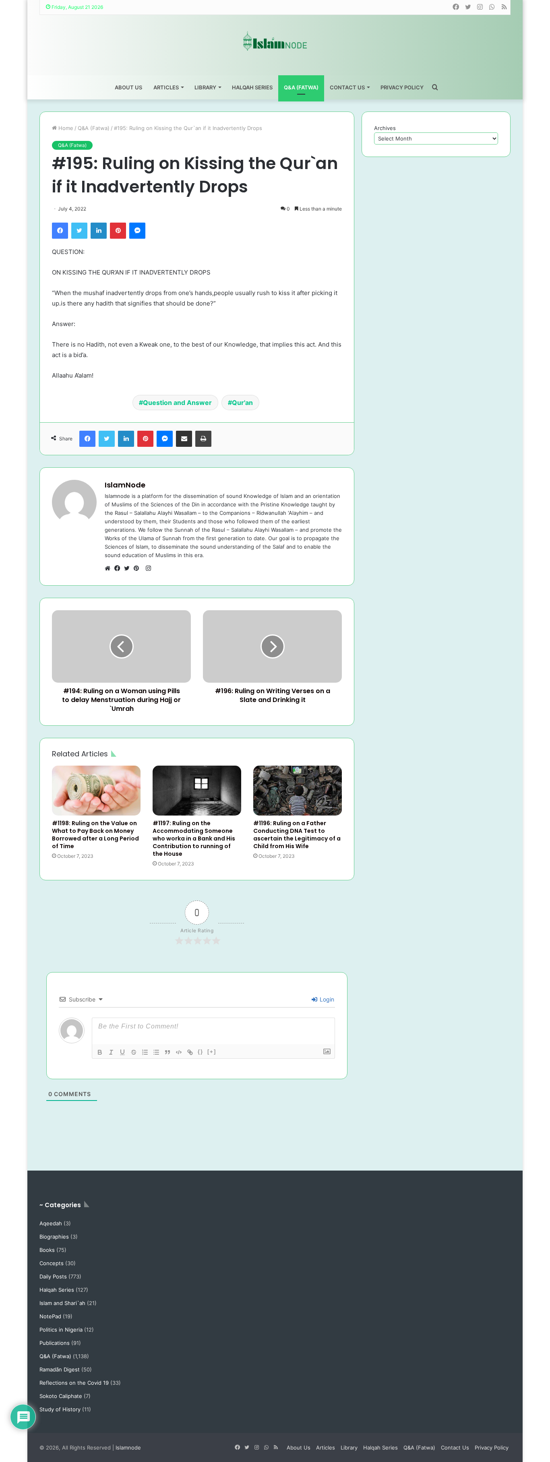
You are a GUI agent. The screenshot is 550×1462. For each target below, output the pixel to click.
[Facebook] (60, 231)
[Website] (109, 568)
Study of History (60, 1409)
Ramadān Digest (59, 1369)
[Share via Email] (184, 439)
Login (326, 999)
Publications (54, 1343)
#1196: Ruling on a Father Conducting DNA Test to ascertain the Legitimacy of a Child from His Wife (297, 834)
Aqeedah (50, 1223)
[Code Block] (178, 1052)
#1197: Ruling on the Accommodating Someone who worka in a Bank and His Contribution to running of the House (194, 838)
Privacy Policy (402, 87)
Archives (385, 128)
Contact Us (347, 87)
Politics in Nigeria (61, 1329)
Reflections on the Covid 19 (74, 1382)
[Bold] (99, 1052)
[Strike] (133, 1052)
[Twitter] (79, 231)
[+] (211, 1052)
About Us (128, 87)
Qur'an (242, 403)
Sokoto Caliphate (60, 1396)
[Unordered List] (156, 1052)
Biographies (54, 1236)
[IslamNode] (275, 41)
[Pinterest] (118, 231)
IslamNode (125, 485)
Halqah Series (252, 87)
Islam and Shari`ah (62, 1303)
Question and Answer (177, 403)
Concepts (51, 1263)
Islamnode (128, 1447)
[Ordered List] (145, 1052)
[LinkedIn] (99, 231)
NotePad (50, 1316)
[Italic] (111, 1052)
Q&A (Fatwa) (301, 87)
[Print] (203, 439)
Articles (166, 87)
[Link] (190, 1052)
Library (205, 87)
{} (200, 1052)
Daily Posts (53, 1276)
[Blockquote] (167, 1052)
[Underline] (122, 1052)
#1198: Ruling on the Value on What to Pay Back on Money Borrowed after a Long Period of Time (95, 834)
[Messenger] (137, 231)
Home (65, 128)
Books (47, 1250)
